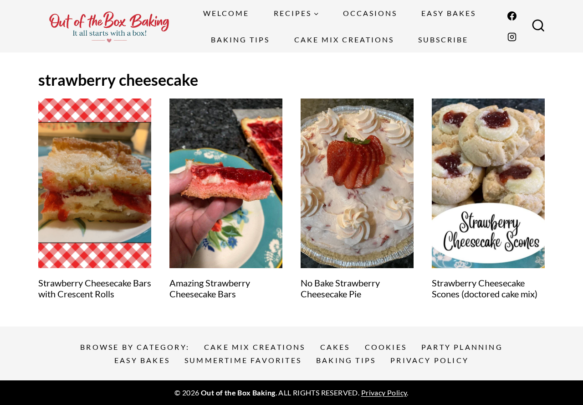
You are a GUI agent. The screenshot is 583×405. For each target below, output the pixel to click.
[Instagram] (512, 37)
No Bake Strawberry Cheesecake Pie (340, 288)
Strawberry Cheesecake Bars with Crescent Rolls (94, 288)
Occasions (370, 13)
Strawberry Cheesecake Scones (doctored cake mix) (484, 288)
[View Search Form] (538, 26)
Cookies (386, 347)
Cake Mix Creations (344, 39)
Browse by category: (134, 347)
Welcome (226, 13)
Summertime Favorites (243, 360)
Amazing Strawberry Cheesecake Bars (209, 288)
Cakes (335, 347)
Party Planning (462, 347)
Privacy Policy (429, 360)
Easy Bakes (448, 13)
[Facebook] (512, 16)
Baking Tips (240, 39)
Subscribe (443, 39)
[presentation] (94, 183)
